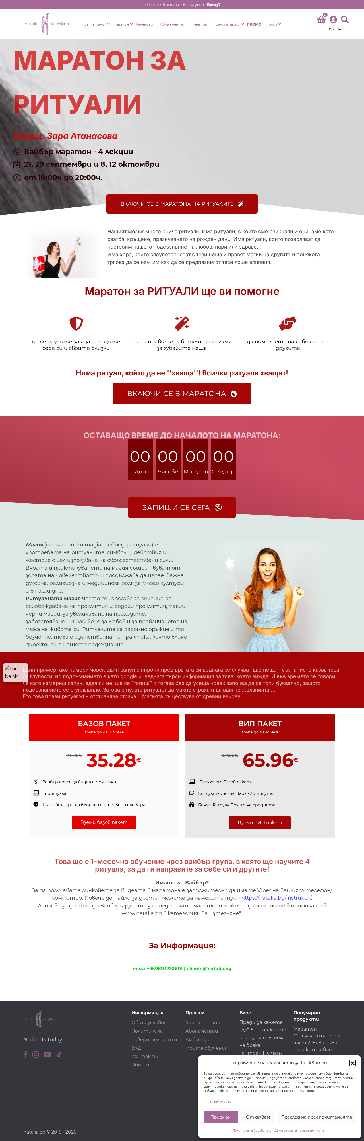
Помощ (140, 1065)
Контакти (144, 1056)
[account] (333, 24)
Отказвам (258, 1117)
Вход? (213, 4)
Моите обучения (206, 1048)
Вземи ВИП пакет (260, 822)
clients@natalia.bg (209, 968)
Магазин (121, 24)
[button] (352, 1063)
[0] (321, 21)
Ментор (199, 24)
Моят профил (202, 1022)
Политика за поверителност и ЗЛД (154, 1039)
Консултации (227, 24)
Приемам (220, 1117)
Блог (272, 24)
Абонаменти (172, 24)
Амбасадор (198, 1039)
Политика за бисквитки (252, 1130)
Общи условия (149, 1022)
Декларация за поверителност (299, 1130)
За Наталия (95, 24)
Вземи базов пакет (104, 822)
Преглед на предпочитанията (316, 1117)
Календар (144, 24)
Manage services (219, 1101)
